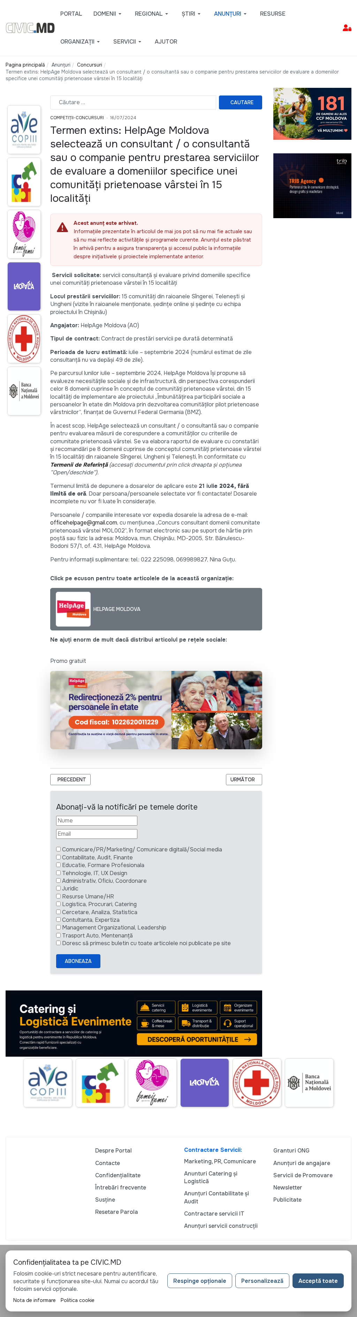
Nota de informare (34, 1300)
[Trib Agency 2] (312, 185)
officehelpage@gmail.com (83, 522)
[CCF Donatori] (312, 113)
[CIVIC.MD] (30, 27)
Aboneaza (78, 961)
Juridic (70, 888)
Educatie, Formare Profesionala (103, 865)
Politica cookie (77, 1300)
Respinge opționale (199, 1281)
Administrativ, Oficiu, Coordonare (104, 881)
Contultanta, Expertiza (91, 920)
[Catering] (134, 1023)
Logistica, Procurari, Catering (99, 904)
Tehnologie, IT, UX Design (94, 873)
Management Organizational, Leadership (114, 927)
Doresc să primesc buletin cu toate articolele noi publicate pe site (146, 943)
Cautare (241, 102)
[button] (108, 14)
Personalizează (262, 1281)
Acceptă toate (318, 1281)
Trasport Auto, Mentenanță (97, 935)
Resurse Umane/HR (88, 896)
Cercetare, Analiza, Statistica (99, 912)
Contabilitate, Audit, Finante (97, 857)
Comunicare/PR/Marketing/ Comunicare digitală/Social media (142, 849)
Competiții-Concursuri (77, 118)
